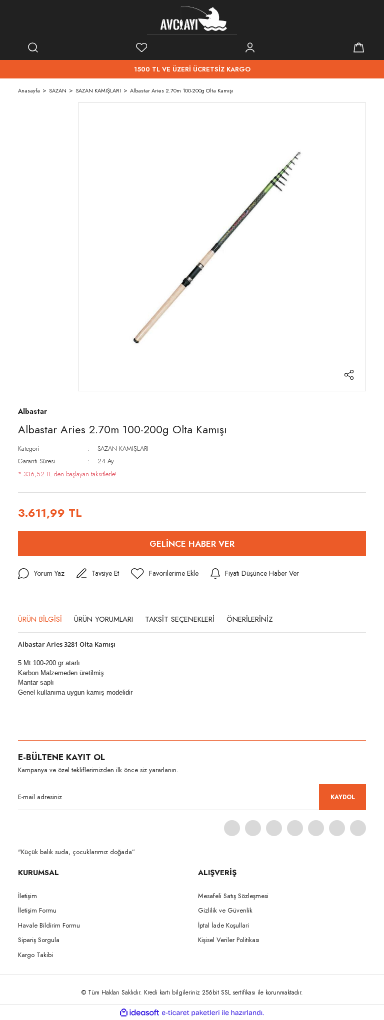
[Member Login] (250, 47)
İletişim (27, 896)
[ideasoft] (140, 1013)
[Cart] (358, 47)
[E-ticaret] (191, 1012)
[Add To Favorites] (164, 573)
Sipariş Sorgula (39, 940)
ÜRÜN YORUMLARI (103, 619)
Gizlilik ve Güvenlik (225, 910)
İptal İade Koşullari (223, 925)
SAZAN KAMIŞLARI (123, 448)
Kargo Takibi (35, 955)
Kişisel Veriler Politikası (229, 940)
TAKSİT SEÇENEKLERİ (179, 619)
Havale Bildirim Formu (49, 925)
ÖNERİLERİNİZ (249, 619)
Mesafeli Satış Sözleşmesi (233, 896)
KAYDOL (342, 797)
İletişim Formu (37, 910)
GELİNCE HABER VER (192, 544)
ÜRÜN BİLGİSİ (40, 619)
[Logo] (192, 20)
